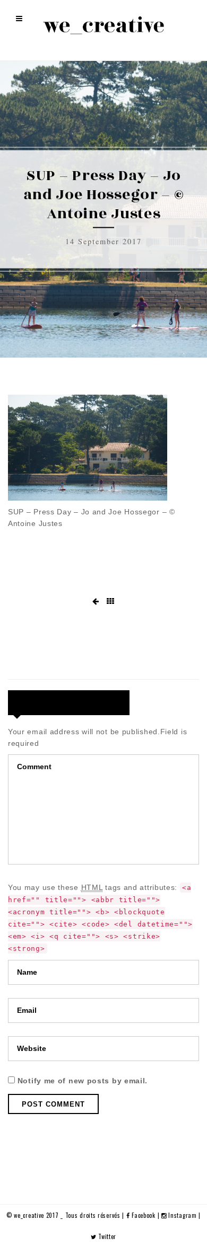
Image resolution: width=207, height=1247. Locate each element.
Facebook (144, 1215)
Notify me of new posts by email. (83, 1080)
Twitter (106, 1236)
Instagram (183, 1215)
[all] (111, 601)
